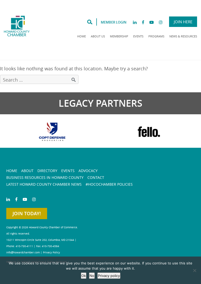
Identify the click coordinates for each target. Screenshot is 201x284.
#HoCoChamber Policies (109, 184)
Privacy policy (109, 276)
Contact (95, 177)
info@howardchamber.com (23, 252)
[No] (194, 270)
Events (138, 36)
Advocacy (88, 170)
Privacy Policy (51, 252)
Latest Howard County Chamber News (44, 184)
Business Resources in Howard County (44, 177)
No (92, 276)
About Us (98, 36)
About (27, 170)
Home (81, 36)
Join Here (183, 21)
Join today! (27, 213)
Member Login (113, 22)
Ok (83, 276)
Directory (47, 170)
